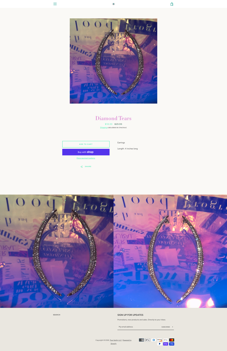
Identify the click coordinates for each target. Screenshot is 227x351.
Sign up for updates (130, 315)
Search (56, 315)
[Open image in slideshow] (113, 61)
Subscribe (166, 327)
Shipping (103, 127)
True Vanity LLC (116, 340)
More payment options (86, 158)
